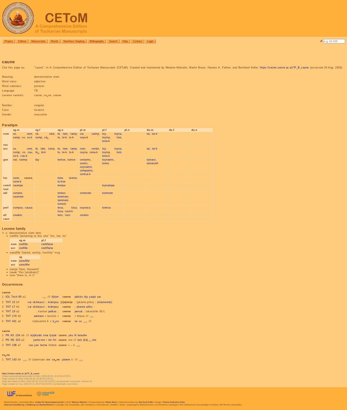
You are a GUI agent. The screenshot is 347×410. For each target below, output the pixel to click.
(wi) (80, 339)
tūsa (74, 207)
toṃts (105, 163)
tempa (61, 185)
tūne (60, 177)
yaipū (92, 296)
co (23, 152)
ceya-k (84, 137)
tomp (51, 148)
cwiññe (23, 244)
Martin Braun (111, 402)
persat (79, 311)
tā (36, 148)
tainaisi (151, 159)
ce (14, 148)
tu (59, 137)
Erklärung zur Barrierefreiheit (40, 405)
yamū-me (39, 339)
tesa (60, 207)
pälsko (79, 296)
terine (43, 345)
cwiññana (47, 244)
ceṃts (84, 163)
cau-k (24, 155)
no (76, 321)
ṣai (99, 296)
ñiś (55, 339)
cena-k (94, 152)
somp (38, 137)
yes (36, 345)
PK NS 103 (13, 339)
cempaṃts (86, 170)
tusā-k (69, 211)
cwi (15, 159)
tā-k (43, 152)
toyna (117, 133)
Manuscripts (38, 41)
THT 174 (11, 315)
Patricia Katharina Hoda (174, 402)
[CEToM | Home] (173, 18)
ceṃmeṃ (85, 192)
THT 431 (11, 321)
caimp (95, 133)
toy (104, 133)
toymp (106, 137)
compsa (18, 207)
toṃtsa (106, 207)
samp (16, 137)
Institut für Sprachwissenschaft (49, 402)
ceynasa (85, 207)
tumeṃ (62, 203)
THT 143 (11, 359)
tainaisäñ (152, 163)
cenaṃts (85, 159)
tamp (73, 133)
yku (70, 335)
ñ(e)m (55, 296)
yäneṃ (66, 359)
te (59, 133)
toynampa (108, 185)
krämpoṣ (53, 302)
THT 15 (10, 302)
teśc (60, 215)
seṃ (29, 133)
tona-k (106, 140)
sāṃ (52, 133)
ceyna (84, 152)
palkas (52, 311)
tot (50, 339)
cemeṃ (17, 192)
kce (56, 321)
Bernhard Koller (146, 402)
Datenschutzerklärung (14, 405)
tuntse (71, 159)
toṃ (119, 137)
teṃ (65, 133)
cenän (95, 148)
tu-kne (61, 181)
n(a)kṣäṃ (36, 335)
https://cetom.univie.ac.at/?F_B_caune (284, 67)
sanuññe (24, 260)
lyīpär (53, 335)
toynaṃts (108, 159)
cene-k (17, 181)
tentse (61, 159)
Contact (137, 41)
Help (125, 41)
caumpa (18, 185)
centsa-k (85, 174)
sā (36, 133)
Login (150, 41)
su (23, 137)
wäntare (39, 315)
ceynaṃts (86, 166)
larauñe (82, 335)
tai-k (155, 133)
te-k (64, 137)
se (14, 133)
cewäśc (17, 215)
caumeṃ (18, 196)
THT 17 (10, 306)
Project (9, 41)
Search (113, 41)
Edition (22, 41)
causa (29, 207)
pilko (89, 306)
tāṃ (43, 148)
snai (45, 335)
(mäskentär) (104, 302)
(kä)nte (89, 339)
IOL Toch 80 (14, 296)
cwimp (23, 159)
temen (61, 192)
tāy (37, 159)
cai (82, 133)
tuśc (67, 215)
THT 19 (10, 311)
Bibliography (97, 41)
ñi (75, 335)
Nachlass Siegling (73, 41)
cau (30, 152)
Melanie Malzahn (79, 402)
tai (148, 133)
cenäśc (84, 215)
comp (16, 152)
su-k (30, 137)
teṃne (73, 177)
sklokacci (39, 302)
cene (16, 177)
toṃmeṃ (107, 192)
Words (54, 41)
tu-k (71, 137)
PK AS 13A (13, 335)
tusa (60, 211)
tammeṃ (63, 200)
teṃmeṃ (63, 196)
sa (80, 321)
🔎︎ (321, 41)
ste (48, 359)
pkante (81, 306)
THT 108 (11, 345)
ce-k (15, 155)
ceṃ (29, 148)
